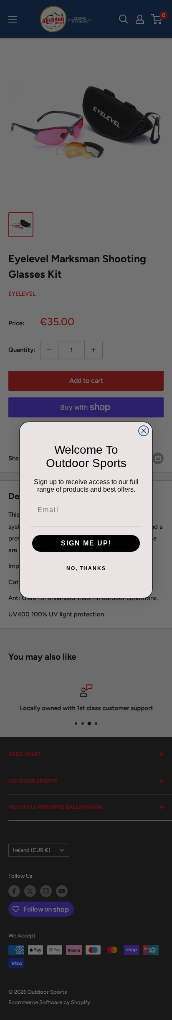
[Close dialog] (144, 431)
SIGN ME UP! (86, 543)
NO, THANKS (86, 568)
